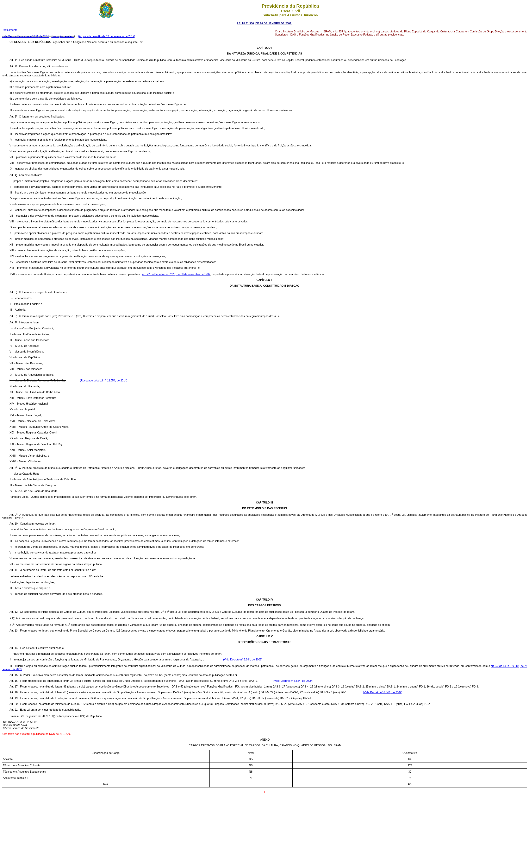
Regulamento (9, 29)
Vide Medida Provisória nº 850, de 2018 (25, 36)
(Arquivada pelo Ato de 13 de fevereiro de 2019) (106, 36)
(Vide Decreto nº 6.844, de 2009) (242, 659)
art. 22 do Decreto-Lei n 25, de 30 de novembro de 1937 (176, 274)
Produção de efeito (62, 36)
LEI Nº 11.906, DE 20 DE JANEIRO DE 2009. (264, 23)
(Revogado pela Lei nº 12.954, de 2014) (103, 380)
